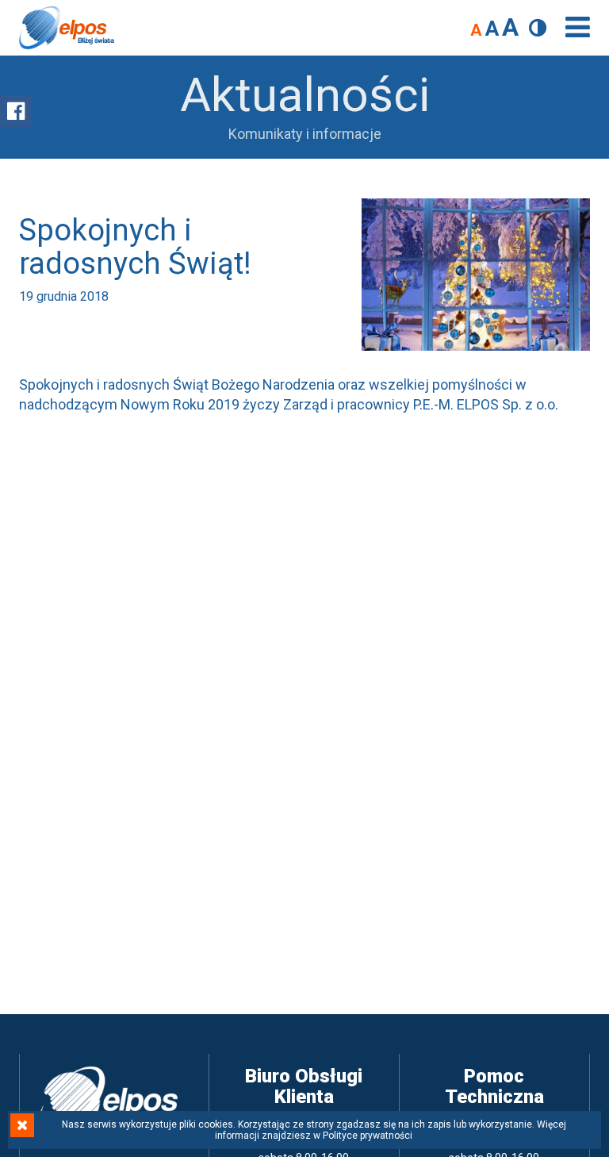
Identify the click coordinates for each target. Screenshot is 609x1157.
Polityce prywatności (367, 1135)
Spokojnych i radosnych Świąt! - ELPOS (66, 28)
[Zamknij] (22, 1125)
